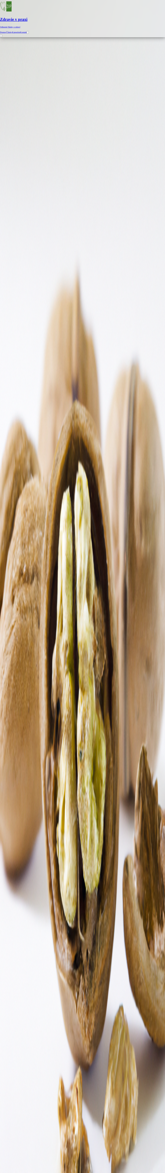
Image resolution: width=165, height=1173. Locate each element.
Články (9, 32)
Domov (3, 32)
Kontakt (23, 32)
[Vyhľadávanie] (28, 32)
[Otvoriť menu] (1, 35)
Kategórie (16, 32)
